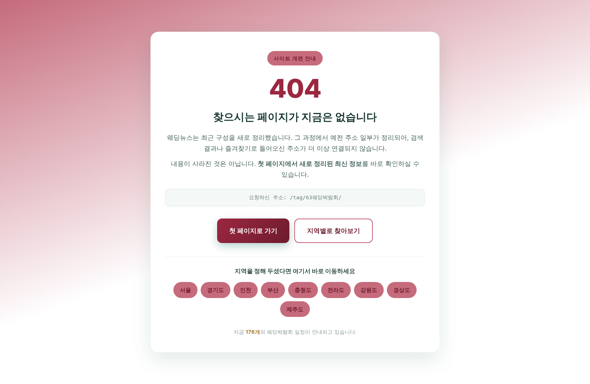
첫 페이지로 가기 (253, 231)
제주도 (295, 309)
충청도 (303, 289)
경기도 (215, 289)
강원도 (368, 289)
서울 (185, 289)
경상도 (401, 289)
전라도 (336, 289)
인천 (245, 289)
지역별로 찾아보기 (333, 231)
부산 (273, 289)
